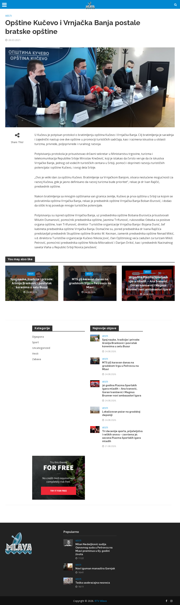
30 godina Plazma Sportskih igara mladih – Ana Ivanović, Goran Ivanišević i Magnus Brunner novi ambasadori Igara (148, 283)
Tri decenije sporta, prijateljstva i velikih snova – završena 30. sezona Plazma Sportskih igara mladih (122, 436)
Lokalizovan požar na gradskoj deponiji (121, 413)
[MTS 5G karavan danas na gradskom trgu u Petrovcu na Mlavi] (94, 360)
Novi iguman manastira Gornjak (95, 568)
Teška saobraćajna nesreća (92, 582)
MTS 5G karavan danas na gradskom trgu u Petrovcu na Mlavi (90, 283)
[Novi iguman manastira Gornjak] (68, 566)
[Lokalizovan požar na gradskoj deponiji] (94, 409)
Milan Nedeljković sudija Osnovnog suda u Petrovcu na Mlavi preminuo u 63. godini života (93, 549)
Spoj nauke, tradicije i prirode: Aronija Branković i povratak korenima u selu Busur (31, 283)
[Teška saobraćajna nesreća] (68, 581)
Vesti (8, 15)
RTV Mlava (101, 601)
